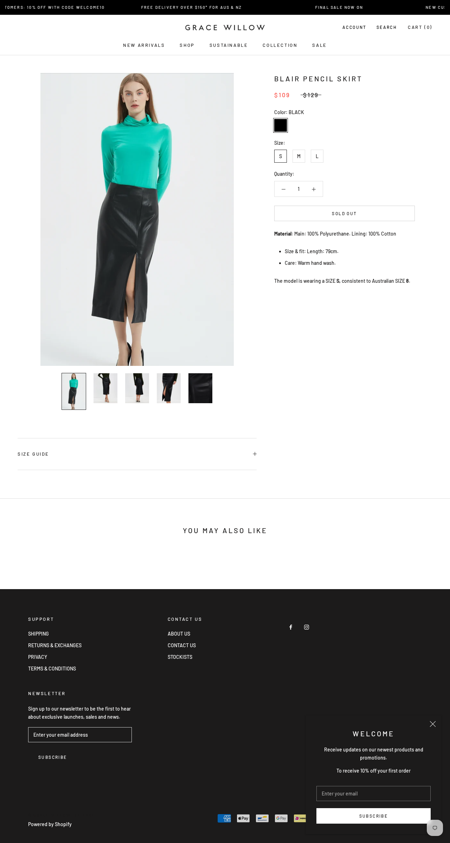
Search (387, 27)
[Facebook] (290, 627)
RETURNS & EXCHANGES (55, 645)
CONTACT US (182, 645)
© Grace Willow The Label (63, 815)
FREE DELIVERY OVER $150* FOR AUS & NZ (184, 7)
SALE (319, 45)
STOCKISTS (180, 657)
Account (354, 27)
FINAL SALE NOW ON (332, 7)
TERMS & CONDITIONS (52, 669)
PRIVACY (37, 657)
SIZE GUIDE (33, 454)
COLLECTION (280, 45)
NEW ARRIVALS (144, 45)
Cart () (420, 27)
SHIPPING (38, 634)
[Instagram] (306, 627)
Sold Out (344, 213)
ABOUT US (179, 634)
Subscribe (373, 815)
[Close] (433, 724)
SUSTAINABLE (229, 45)
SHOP (187, 45)
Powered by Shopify (50, 824)
